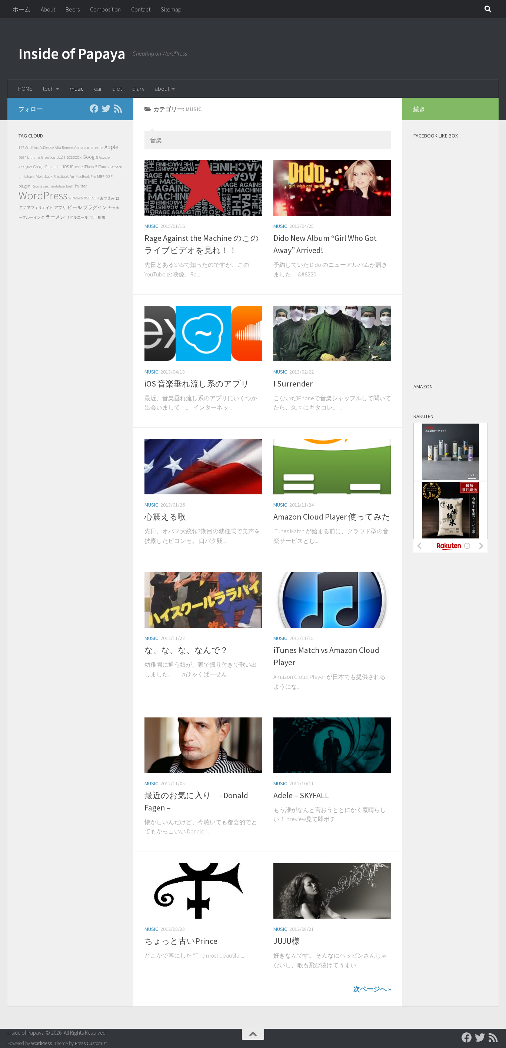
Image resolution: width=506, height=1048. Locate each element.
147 (21, 147)
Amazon (82, 147)
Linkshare (26, 176)
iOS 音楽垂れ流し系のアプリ (196, 383)
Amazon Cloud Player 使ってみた (331, 516)
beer (22, 157)
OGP (109, 176)
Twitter (80, 186)
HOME (25, 88)
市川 (93, 217)
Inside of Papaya (72, 53)
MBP (100, 176)
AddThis (32, 147)
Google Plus (42, 166)
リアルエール (77, 217)
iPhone (76, 166)
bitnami (33, 157)
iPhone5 (90, 166)
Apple (111, 146)
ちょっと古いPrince (180, 941)
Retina (36, 186)
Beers (73, 9)
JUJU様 (286, 941)
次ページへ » (372, 989)
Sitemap (171, 9)
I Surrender (293, 383)
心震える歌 (165, 516)
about (162, 88)
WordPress (43, 195)
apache (97, 147)
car (98, 88)
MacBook (44, 176)
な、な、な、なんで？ (186, 650)
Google (90, 157)
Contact (140, 9)
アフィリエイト (40, 207)
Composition (105, 9)
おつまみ (107, 198)
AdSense (47, 147)
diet (117, 88)
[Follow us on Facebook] (94, 108)
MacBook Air (64, 176)
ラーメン (55, 217)
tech (48, 88)
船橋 (101, 217)
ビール (74, 207)
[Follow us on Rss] (117, 108)
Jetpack (116, 167)
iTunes (103, 166)
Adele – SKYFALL (301, 795)
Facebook (72, 157)
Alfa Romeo (64, 147)
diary (138, 88)
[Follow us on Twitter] (105, 108)
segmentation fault (58, 186)
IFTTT (57, 166)
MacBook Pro (86, 176)
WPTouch (76, 198)
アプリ (60, 207)
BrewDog (48, 157)
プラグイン (95, 207)
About (48, 9)
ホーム (21, 9)
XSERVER (91, 198)
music (77, 88)
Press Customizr (91, 1043)
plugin (24, 186)
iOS (66, 166)
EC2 (59, 157)
